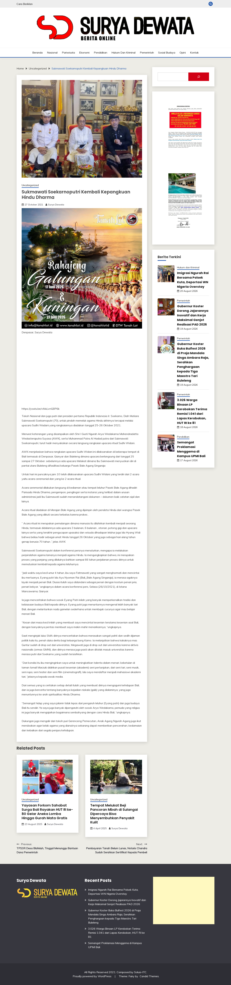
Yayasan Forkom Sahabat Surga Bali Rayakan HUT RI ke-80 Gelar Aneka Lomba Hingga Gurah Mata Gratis (47, 811)
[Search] (198, 76)
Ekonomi (84, 52)
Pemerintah (147, 52)
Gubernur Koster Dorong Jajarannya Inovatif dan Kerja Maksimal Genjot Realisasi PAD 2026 (192, 315)
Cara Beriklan (25, 4)
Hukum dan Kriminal (123, 52)
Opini (183, 52)
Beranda (37, 52)
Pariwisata (68, 52)
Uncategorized (30, 185)
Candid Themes (149, 976)
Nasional (52, 52)
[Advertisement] (183, 900)
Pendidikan (100, 52)
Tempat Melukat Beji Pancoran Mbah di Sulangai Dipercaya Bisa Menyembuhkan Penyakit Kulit (114, 814)
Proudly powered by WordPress (92, 976)
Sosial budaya (166, 52)
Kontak (194, 52)
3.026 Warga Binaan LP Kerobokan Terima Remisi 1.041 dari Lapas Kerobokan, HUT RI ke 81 (116, 932)
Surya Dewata (56, 204)
